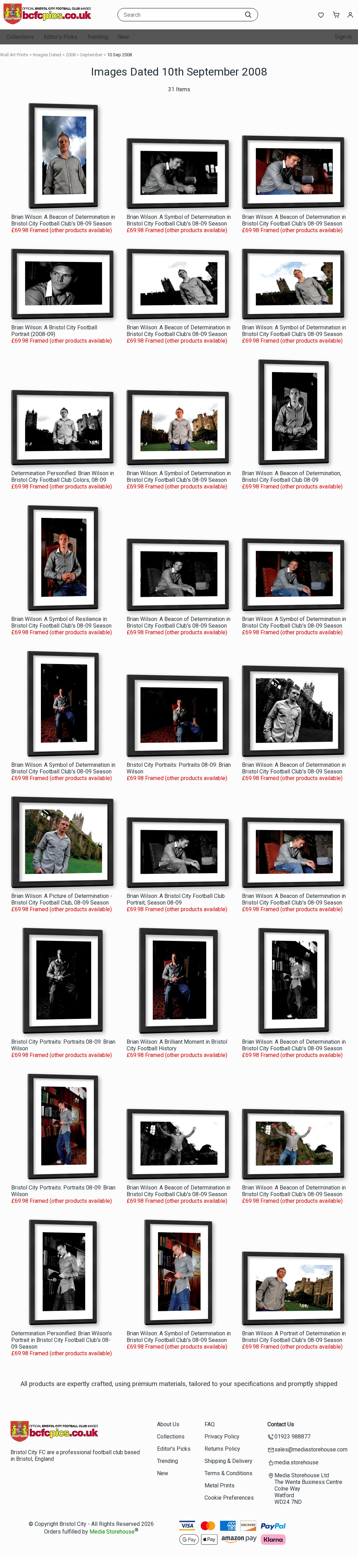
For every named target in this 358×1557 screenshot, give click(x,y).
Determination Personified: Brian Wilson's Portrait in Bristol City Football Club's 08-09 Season (61, 1340)
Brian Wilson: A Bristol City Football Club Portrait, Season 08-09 (176, 899)
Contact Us (280, 1424)
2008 (71, 54)
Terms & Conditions (228, 1473)
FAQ (210, 1424)
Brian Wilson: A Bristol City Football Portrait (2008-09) (54, 330)
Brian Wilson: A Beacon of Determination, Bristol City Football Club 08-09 (291, 476)
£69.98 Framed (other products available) (61, 230)
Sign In (343, 37)
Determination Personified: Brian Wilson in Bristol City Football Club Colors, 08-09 (62, 476)
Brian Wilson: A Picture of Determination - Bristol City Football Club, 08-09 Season (61, 899)
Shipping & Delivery (228, 1461)
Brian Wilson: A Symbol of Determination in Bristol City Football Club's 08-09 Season (179, 220)
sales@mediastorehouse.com (311, 1449)
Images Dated (47, 54)
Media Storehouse (112, 1532)
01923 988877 (292, 1436)
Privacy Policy (222, 1436)
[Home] (47, 22)
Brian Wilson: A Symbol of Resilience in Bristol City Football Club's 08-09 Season (61, 622)
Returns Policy (222, 1448)
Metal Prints (220, 1485)
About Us (168, 1424)
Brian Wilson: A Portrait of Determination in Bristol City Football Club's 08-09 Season (294, 1336)
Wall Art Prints (14, 54)
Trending (97, 37)
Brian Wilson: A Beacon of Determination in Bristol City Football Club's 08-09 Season (63, 220)
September (91, 54)
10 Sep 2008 (119, 54)
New (123, 37)
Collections (20, 37)
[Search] (248, 14)
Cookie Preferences (229, 1497)
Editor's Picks (60, 37)
